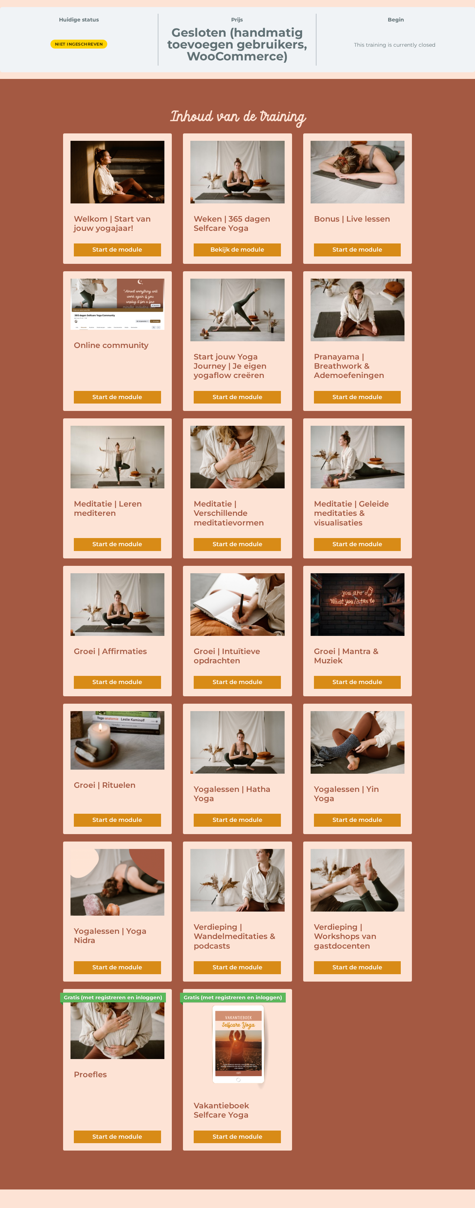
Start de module (117, 249)
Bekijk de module (237, 249)
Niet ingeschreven (79, 44)
